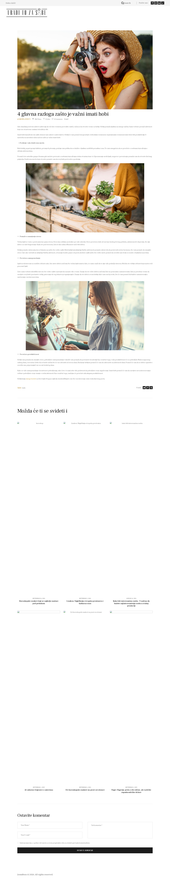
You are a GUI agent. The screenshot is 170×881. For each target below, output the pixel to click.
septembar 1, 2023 (39, 787)
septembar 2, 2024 (85, 598)
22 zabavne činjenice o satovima (39, 790)
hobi (23, 388)
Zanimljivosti (25, 119)
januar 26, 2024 (131, 598)
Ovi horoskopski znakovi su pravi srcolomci (85, 790)
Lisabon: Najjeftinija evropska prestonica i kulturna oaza (84, 602)
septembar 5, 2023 (131, 787)
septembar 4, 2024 (85, 787)
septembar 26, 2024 (38, 598)
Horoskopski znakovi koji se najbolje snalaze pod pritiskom (38, 602)
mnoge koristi (31, 379)
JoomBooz (22, 874)
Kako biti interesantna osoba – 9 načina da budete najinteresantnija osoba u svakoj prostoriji (131, 603)
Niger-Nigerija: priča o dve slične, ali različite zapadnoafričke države (131, 791)
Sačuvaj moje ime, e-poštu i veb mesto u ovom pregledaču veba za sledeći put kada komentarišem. (55, 843)
